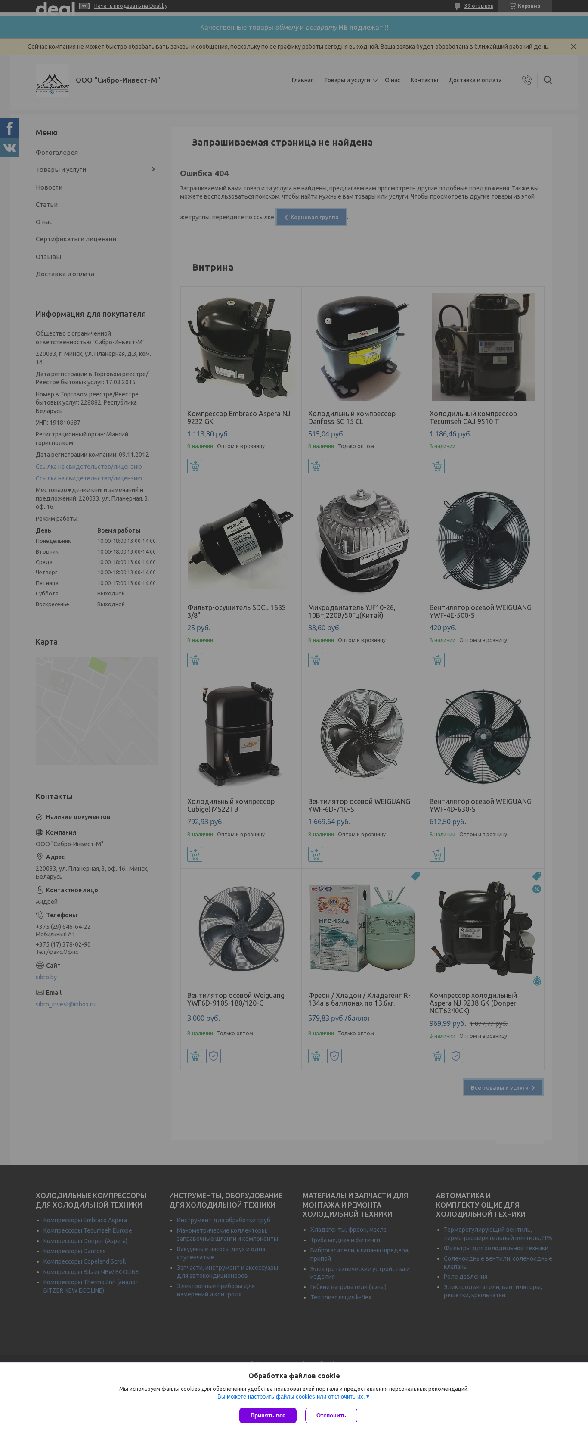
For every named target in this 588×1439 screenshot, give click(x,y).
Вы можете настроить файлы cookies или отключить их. (291, 1396)
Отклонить (331, 1415)
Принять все (268, 1415)
